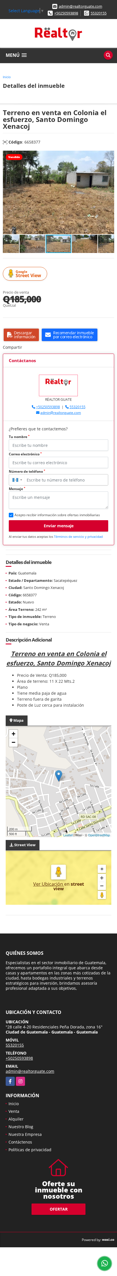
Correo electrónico (25, 454)
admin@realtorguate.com (80, 6)
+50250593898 (66, 13)
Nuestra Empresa (25, 1134)
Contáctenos (20, 1142)
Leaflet (68, 835)
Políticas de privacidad (30, 1149)
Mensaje (17, 488)
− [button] (13, 742)
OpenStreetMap (99, 835)
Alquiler (16, 1119)
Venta (14, 1111)
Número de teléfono (27, 471)
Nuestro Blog (21, 1126)
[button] (109, 155)
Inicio (7, 77)
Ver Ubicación (48, 884)
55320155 (98, 13)
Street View (28, 274)
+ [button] (13, 733)
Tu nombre (19, 436)
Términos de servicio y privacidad (78, 536)
